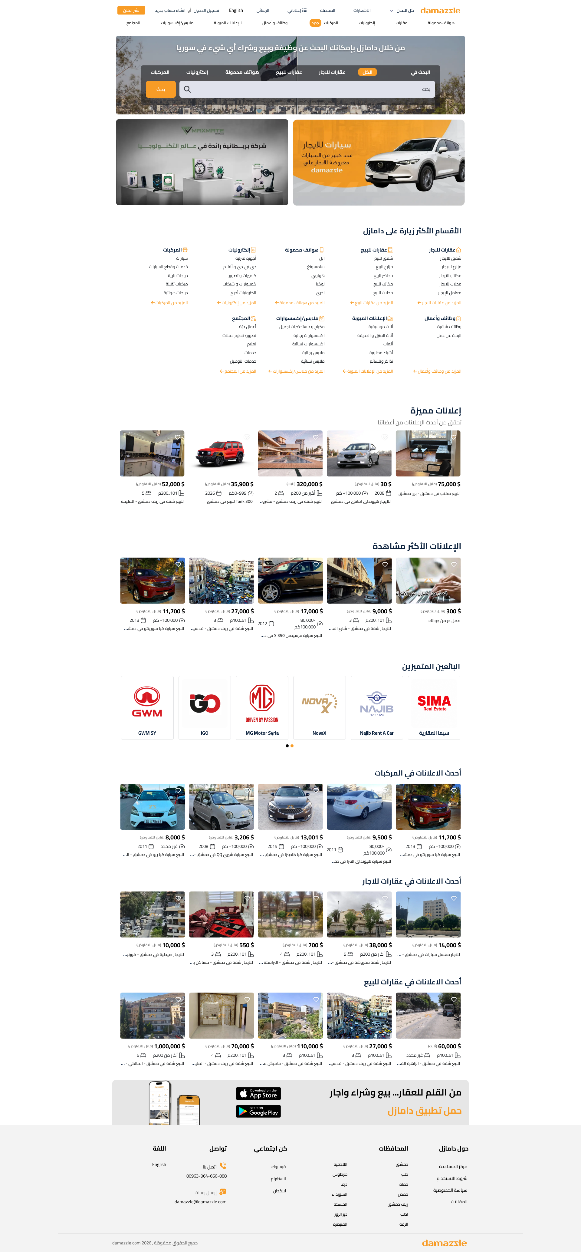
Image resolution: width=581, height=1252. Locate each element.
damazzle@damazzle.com (201, 1201)
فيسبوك (278, 1167)
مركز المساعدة (453, 1166)
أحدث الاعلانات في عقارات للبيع (412, 982)
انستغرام (278, 1179)
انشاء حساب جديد (170, 10)
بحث (160, 89)
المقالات (459, 1201)
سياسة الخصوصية (450, 1190)
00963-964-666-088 (206, 1175)
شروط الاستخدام (452, 1178)
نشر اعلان (131, 10)
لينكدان (279, 1191)
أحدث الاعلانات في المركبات (418, 773)
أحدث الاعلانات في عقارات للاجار (412, 881)
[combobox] (313, 89)
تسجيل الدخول (206, 10)
